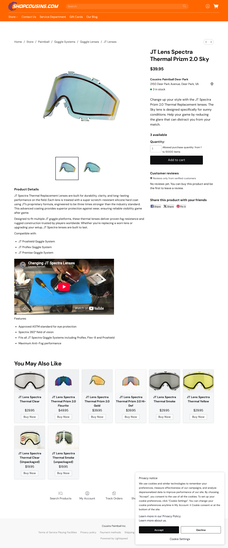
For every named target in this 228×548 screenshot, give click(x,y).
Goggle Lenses (89, 42)
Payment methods (110, 532)
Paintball (44, 42)
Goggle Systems (64, 42)
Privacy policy (88, 532)
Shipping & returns (135, 532)
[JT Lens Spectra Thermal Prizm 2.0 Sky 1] (91, 168)
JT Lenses (110, 42)
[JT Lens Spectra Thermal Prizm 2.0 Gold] (97, 381)
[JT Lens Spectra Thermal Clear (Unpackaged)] (29, 437)
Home (18, 42)
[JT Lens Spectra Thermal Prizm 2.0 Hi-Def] (131, 381)
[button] (34, 6)
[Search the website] (184, 6)
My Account (87, 498)
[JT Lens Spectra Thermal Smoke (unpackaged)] (63, 437)
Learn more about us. (152, 520)
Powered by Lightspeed (114, 538)
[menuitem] (206, 42)
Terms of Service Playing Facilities (57, 532)
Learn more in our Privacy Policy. (160, 516)
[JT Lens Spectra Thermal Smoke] (164, 381)
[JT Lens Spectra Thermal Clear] (29, 381)
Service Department (53, 17)
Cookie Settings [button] (180, 539)
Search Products (60, 498)
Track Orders (114, 498)
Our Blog (92, 17)
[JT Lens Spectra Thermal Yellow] (198, 381)
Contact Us (29, 17)
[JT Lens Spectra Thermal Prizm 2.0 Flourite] (63, 381)
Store (12, 17)
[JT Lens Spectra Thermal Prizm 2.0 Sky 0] (67, 168)
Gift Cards (76, 17)
